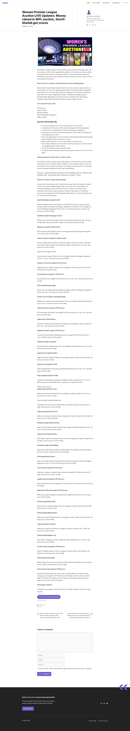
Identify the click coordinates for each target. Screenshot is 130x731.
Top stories (96, 2)
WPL (40, 607)
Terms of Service (103, 721)
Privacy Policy (92, 721)
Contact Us (28, 708)
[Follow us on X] (122, 3)
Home (88, 2)
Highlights (106, 2)
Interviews (115, 2)
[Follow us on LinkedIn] (127, 3)
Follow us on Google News (49, 597)
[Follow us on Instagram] (124, 3)
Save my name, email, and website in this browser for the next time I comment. (65, 669)
